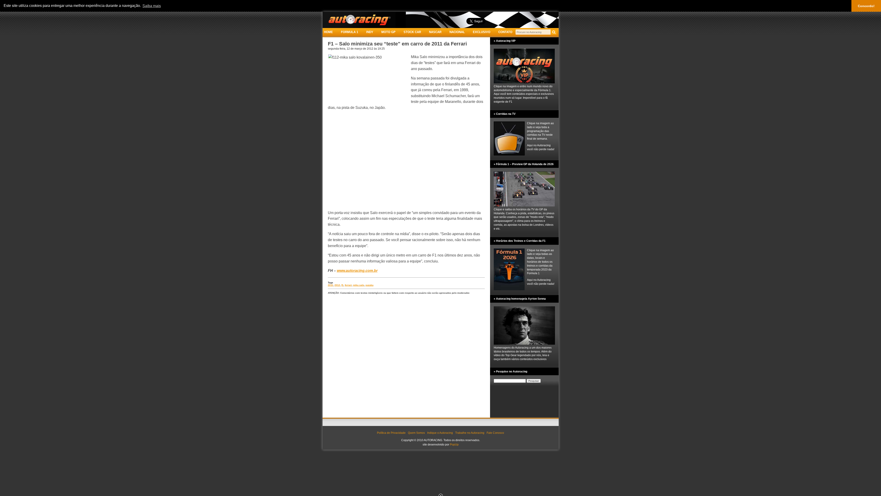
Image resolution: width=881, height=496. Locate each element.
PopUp (454, 444)
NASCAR (435, 32)
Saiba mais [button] (151, 6)
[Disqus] (406, 356)
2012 (337, 285)
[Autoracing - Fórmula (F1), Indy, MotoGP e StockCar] (359, 19)
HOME (328, 32)
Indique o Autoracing (440, 432)
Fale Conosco (495, 432)
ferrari (348, 285)
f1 (342, 285)
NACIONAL (457, 32)
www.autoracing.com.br (357, 271)
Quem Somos (416, 432)
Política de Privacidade (391, 432)
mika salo (358, 285)
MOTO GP (388, 32)
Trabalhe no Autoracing (469, 432)
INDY (369, 32)
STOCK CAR (412, 32)
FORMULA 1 (349, 32)
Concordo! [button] (866, 6)
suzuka (369, 285)
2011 (330, 285)
